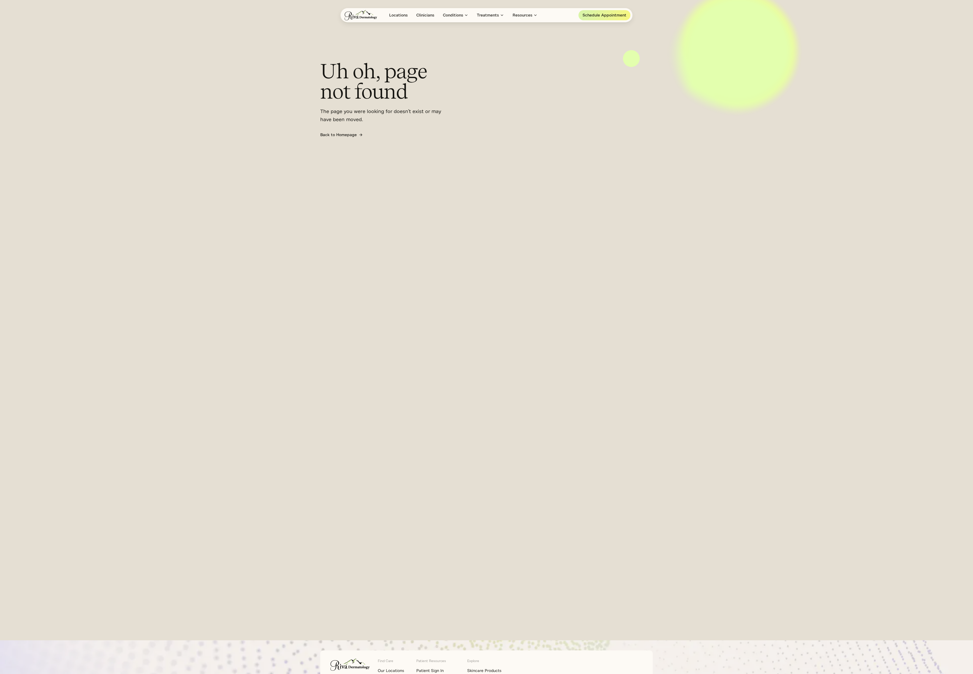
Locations (398, 15)
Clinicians (425, 15)
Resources (522, 15)
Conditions (453, 15)
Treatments (488, 15)
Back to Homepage (338, 134)
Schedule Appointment (604, 15)
